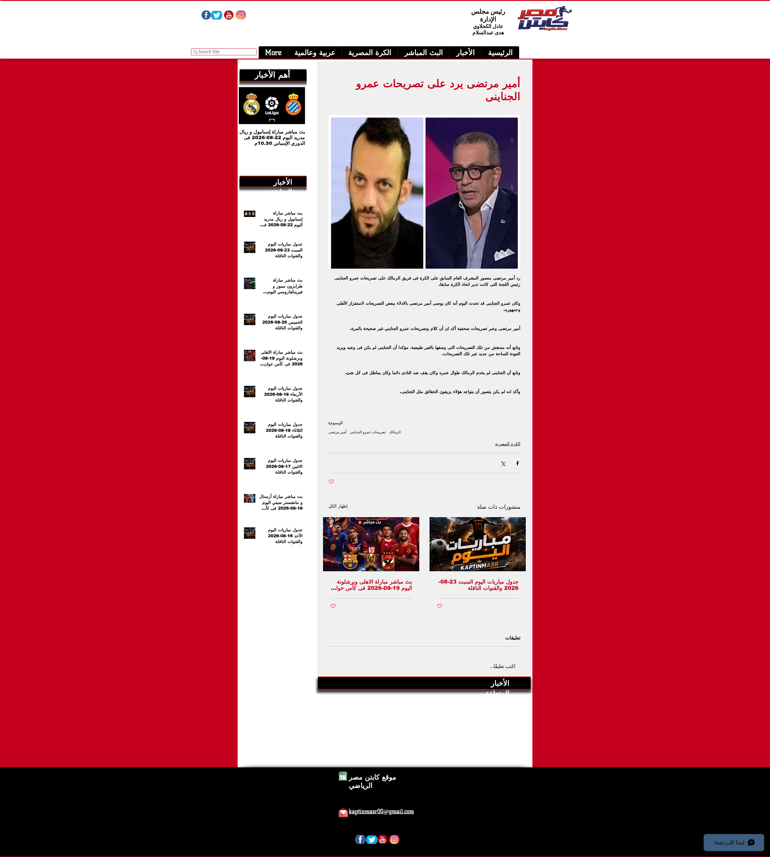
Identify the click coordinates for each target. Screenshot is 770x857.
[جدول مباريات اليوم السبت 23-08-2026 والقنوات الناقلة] (478, 544)
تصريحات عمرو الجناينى (368, 432)
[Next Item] (248, 105)
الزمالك (395, 432)
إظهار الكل (338, 506)
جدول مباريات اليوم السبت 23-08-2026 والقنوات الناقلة (479, 585)
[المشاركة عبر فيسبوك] (517, 463)
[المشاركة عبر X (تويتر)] (503, 463)
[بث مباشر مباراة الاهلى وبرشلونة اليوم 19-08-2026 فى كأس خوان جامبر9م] (371, 544)
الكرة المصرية (507, 443)
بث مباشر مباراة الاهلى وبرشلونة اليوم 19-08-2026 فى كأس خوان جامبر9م (372, 585)
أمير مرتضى (337, 432)
